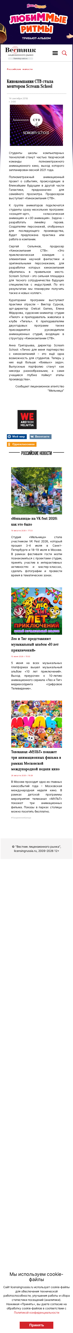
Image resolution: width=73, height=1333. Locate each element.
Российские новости (19, 69)
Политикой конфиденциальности (36, 1312)
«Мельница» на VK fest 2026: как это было (34, 521)
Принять (36, 1325)
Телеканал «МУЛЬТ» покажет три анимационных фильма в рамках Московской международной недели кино (36, 760)
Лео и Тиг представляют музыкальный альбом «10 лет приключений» (35, 644)
